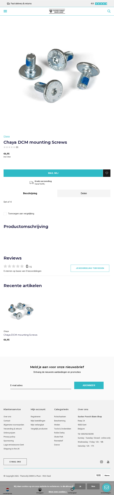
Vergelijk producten (39, 429)
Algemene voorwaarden (14, 425)
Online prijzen (9, 433)
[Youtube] (108, 462)
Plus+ (39, 476)
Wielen (57, 425)
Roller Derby (59, 433)
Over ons (7, 416)
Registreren (36, 416)
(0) (17, 147)
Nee (93, 486)
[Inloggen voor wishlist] (106, 173)
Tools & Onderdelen (62, 429)
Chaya (7, 136)
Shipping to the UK (12, 449)
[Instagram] (101, 462)
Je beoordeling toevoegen (90, 268)
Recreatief (58, 441)
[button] (6, 11)
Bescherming (59, 421)
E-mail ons (15, 462)
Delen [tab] (84, 193)
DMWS (32, 476)
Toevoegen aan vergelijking (21, 213)
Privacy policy (9, 437)
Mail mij (53, 173)
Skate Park (58, 437)
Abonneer (89, 385)
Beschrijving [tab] (30, 193)
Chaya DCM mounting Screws (20, 334)
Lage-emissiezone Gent (14, 445)
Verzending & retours (13, 429)
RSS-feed (47, 476)
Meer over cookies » (58, 492)
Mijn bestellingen (38, 421)
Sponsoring (9, 441)
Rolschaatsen (60, 416)
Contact (7, 421)
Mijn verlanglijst (37, 425)
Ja (80, 486)
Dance (57, 445)
